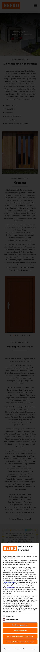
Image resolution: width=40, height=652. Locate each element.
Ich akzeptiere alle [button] (20, 630)
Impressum (34, 649)
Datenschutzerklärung (9, 582)
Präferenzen (6, 649)
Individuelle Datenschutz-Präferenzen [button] (20, 642)
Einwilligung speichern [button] (20, 625)
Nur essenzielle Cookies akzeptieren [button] (20, 636)
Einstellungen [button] (10, 587)
